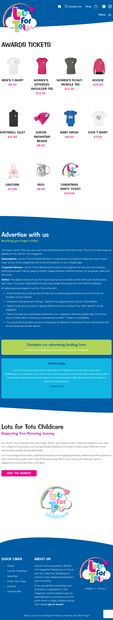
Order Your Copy (16, 581)
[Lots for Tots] (19, 31)
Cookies (89, 588)
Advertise (12, 576)
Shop (88, 6)
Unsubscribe (14, 591)
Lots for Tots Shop (17, 571)
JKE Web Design (81, 615)
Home (10, 566)
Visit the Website (19, 473)
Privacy (101, 588)
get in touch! (55, 604)
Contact (11, 586)
